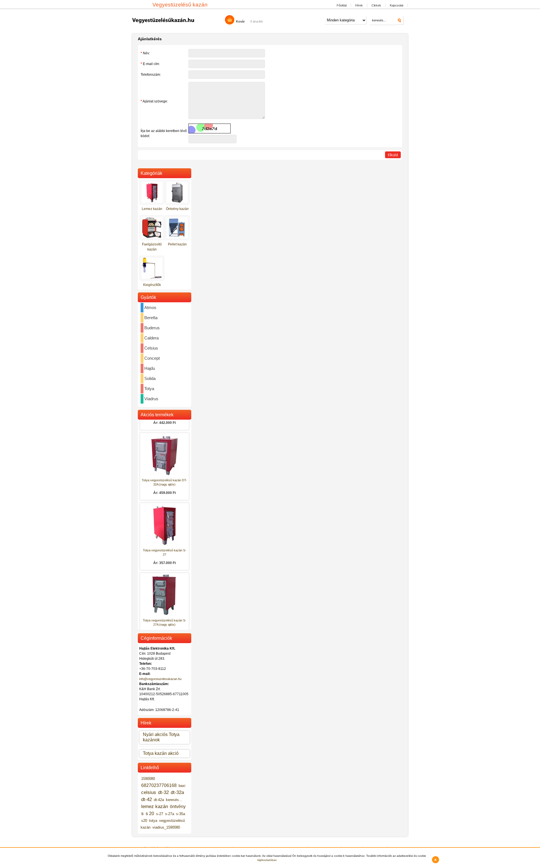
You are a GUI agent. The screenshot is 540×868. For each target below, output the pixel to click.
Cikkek (376, 5)
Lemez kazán (152, 209)
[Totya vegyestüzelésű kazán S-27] (164, 553)
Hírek (359, 5)
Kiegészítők (152, 285)
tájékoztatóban (267, 860)
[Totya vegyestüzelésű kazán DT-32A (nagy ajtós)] (164, 483)
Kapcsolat (396, 5)
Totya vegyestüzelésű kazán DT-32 (164, 421)
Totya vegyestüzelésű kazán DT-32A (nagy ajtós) (164, 491)
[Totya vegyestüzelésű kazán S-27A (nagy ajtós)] (164, 623)
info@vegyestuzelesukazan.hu (160, 679)
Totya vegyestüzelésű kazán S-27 (164, 561)
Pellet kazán (177, 244)
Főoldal (341, 5)
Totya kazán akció (161, 753)
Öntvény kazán (177, 209)
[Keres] (400, 20)
